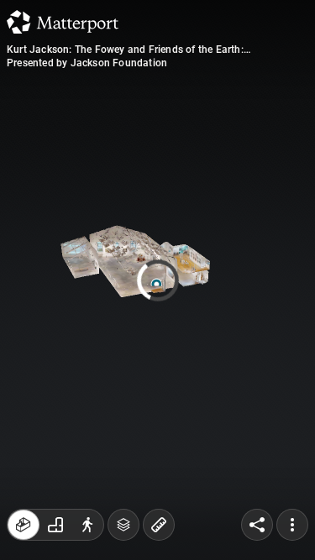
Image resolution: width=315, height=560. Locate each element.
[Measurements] (159, 525)
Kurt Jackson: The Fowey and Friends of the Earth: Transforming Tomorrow (125, 49)
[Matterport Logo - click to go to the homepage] (62, 22)
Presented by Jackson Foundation (87, 63)
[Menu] (292, 525)
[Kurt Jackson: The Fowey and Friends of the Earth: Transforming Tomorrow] (157, 280)
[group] (55, 525)
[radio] (23, 525)
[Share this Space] (257, 525)
